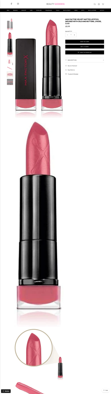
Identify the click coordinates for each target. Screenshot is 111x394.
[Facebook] (11, 4)
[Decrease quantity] (67, 35)
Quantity (68, 31)
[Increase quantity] (74, 35)
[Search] (95, 4)
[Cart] (103, 4)
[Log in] (99, 4)
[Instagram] (18, 4)
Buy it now (85, 46)
